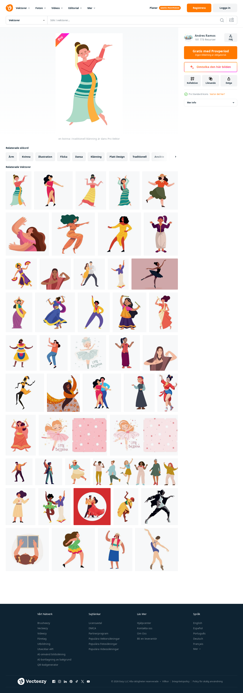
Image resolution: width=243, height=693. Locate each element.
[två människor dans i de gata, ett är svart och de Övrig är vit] (54, 506)
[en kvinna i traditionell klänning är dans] (18, 190)
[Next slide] (172, 156)
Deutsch (198, 638)
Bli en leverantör (147, 638)
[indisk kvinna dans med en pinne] (163, 312)
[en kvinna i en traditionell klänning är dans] (91, 190)
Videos (55, 8)
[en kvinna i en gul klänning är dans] (119, 234)
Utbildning (43, 644)
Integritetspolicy (181, 681)
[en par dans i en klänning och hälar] (102, 393)
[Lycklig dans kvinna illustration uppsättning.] (135, 471)
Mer (89, 8)
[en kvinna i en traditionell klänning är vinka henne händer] (115, 549)
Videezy (42, 633)
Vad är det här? (217, 94)
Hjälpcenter (144, 623)
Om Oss (142, 633)
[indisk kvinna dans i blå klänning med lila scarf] (55, 312)
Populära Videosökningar (104, 649)
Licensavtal (95, 623)
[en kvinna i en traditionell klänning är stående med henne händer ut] (161, 234)
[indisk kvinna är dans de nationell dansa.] (160, 353)
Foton (39, 8)
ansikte (159, 156)
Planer (154, 8)
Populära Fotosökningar (103, 644)
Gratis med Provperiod (211, 52)
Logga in (225, 8)
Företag (42, 638)
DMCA (92, 628)
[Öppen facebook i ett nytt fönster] (53, 681)
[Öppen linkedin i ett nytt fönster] (65, 681)
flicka (63, 156)
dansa (79, 156)
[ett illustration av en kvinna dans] (118, 274)
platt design (117, 156)
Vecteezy (42, 628)
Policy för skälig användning (208, 681)
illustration (45, 156)
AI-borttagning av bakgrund (54, 659)
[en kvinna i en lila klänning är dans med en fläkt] (21, 274)
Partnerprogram (98, 633)
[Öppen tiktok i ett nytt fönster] (76, 681)
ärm (11, 156)
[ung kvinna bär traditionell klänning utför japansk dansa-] (168, 393)
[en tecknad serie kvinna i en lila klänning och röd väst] (124, 353)
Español (198, 628)
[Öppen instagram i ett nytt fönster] (59, 681)
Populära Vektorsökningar (104, 638)
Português (199, 633)
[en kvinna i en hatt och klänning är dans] (77, 471)
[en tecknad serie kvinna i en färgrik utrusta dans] (94, 312)
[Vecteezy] (9, 8)
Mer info (191, 102)
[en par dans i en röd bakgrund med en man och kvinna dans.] (92, 506)
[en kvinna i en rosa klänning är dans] (53, 190)
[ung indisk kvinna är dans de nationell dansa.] (55, 274)
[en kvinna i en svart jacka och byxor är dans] (159, 506)
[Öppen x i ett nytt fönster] (82, 681)
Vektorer (21, 8)
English (197, 623)
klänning (96, 156)
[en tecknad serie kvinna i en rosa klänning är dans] (27, 234)
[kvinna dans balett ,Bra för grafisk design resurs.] (156, 549)
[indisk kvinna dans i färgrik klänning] (19, 312)
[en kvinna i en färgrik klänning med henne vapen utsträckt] (21, 353)
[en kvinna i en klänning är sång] (20, 506)
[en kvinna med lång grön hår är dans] (73, 234)
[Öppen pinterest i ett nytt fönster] (71, 681)
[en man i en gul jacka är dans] (19, 471)
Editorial (73, 8)
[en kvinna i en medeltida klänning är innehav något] (139, 393)
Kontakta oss (144, 628)
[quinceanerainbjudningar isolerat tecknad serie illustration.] (27, 549)
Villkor (165, 681)
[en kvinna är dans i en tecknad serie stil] (54, 353)
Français (198, 644)
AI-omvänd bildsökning (51, 654)
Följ (231, 39)
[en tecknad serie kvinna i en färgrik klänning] (73, 549)
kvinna (26, 156)
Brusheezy (43, 623)
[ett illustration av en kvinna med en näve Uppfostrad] (48, 471)
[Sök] (222, 20)
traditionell (140, 156)
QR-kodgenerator (47, 664)
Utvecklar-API (45, 649)
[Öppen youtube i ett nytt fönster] (88, 681)
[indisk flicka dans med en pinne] (129, 312)
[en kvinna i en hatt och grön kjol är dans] (160, 190)
